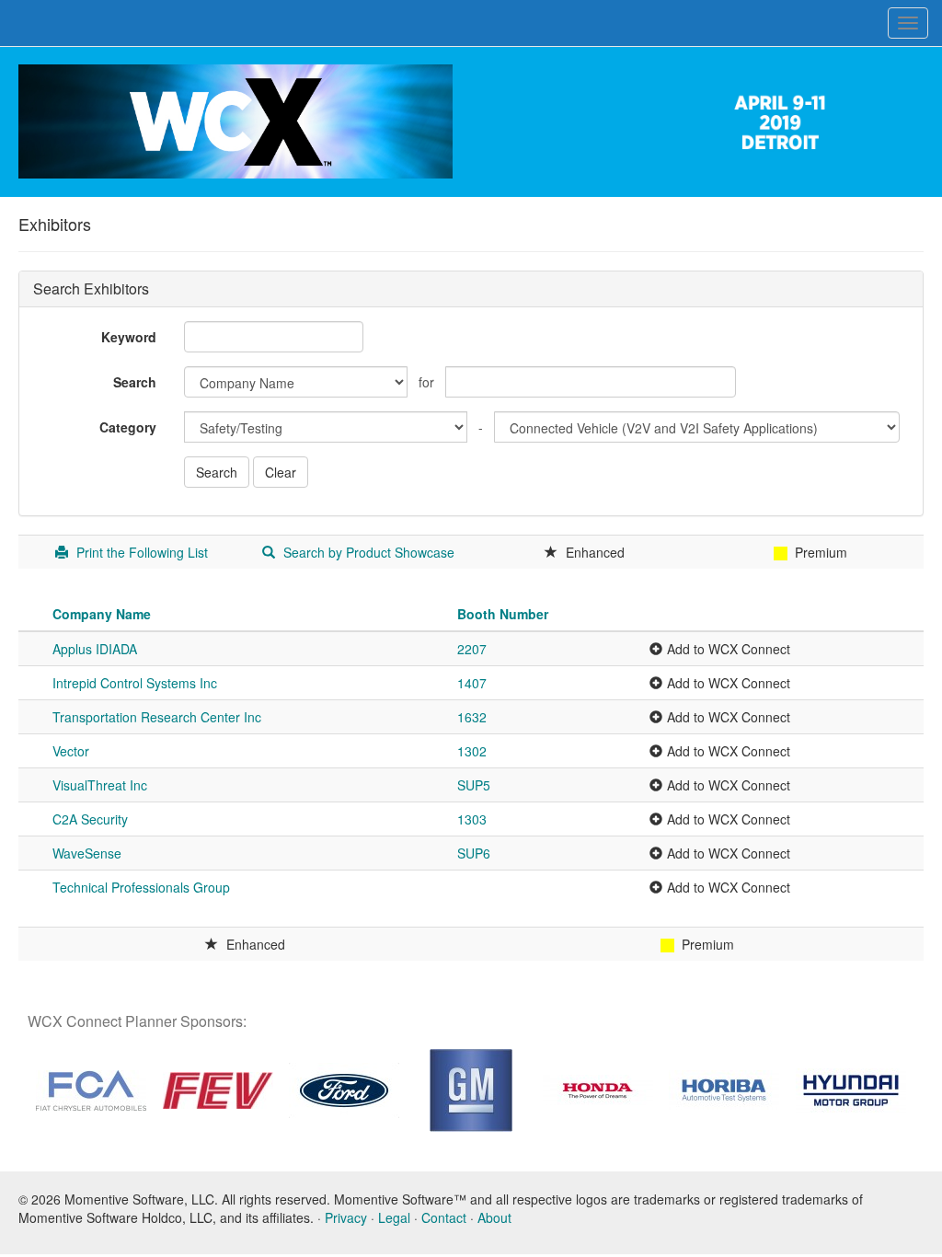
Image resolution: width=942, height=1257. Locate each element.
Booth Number (502, 614)
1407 (472, 683)
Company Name (101, 614)
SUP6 (473, 853)
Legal (394, 1217)
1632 (472, 717)
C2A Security (90, 819)
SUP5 (473, 785)
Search (134, 382)
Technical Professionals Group (141, 887)
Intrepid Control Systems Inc (134, 683)
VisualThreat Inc (99, 785)
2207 (472, 649)
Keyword (128, 337)
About (494, 1217)
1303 (472, 819)
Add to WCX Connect (728, 649)
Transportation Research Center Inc (156, 717)
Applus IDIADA (94, 649)
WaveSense (86, 853)
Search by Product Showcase (367, 552)
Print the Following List (140, 552)
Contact (443, 1217)
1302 (472, 751)
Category (127, 427)
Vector (70, 751)
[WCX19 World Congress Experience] (235, 119)
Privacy (346, 1217)
